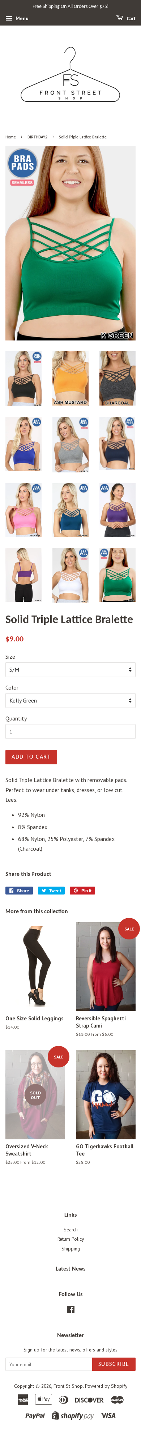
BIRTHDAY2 (37, 137)
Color (11, 687)
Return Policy (70, 1239)
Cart (131, 19)
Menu (21, 18)
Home (10, 137)
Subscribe (113, 1364)
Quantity (16, 718)
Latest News (70, 1269)
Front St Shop (68, 1386)
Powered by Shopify (106, 1386)
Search (71, 1229)
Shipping (70, 1248)
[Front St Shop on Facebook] (71, 1311)
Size (10, 656)
